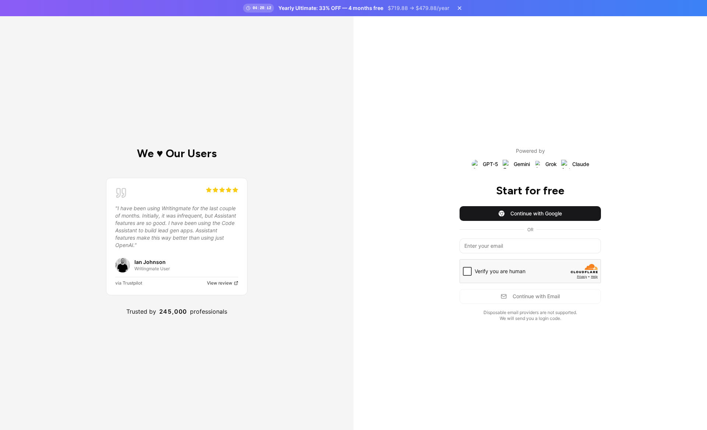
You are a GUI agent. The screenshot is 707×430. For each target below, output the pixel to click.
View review (219, 283)
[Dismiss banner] (459, 8)
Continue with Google (536, 213)
